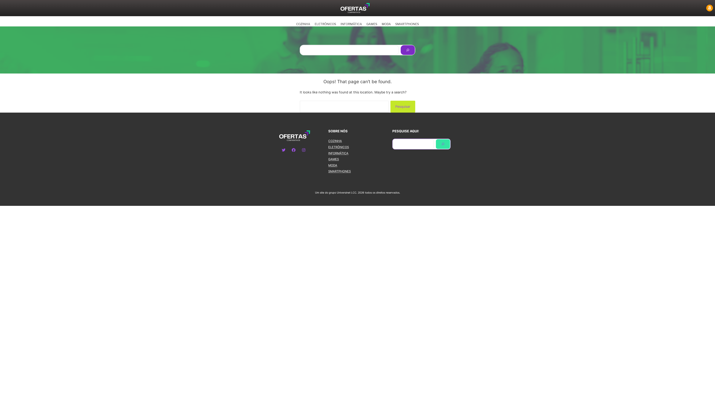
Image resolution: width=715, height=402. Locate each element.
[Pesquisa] (408, 50)
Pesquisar (402, 107)
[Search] (443, 144)
